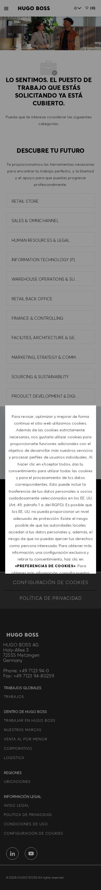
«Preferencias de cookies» (45, 566)
